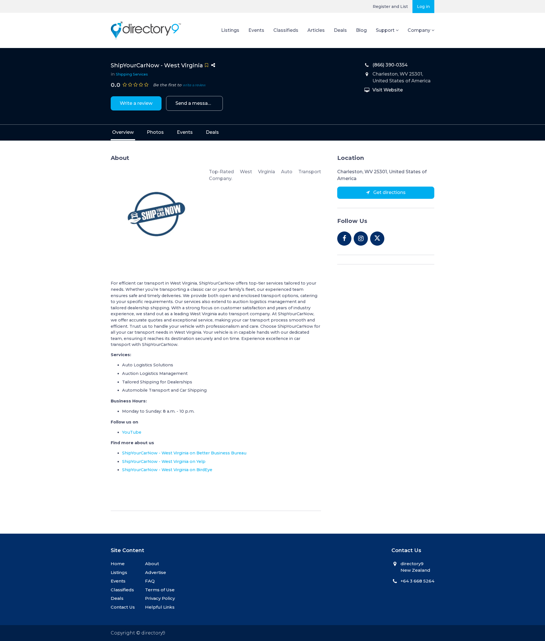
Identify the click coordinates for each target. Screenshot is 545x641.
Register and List (390, 7)
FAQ (150, 581)
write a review (194, 85)
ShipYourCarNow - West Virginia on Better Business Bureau (184, 453)
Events (256, 30)
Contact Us (123, 607)
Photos (155, 132)
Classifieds (285, 30)
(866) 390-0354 (390, 65)
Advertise (155, 572)
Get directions (389, 192)
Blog (361, 30)
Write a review (136, 103)
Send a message (194, 103)
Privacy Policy (160, 598)
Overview (123, 132)
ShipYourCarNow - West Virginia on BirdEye (167, 469)
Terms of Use (160, 589)
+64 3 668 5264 (417, 581)
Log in (423, 6)
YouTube (131, 432)
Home (118, 563)
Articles (316, 30)
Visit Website (387, 90)
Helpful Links (160, 607)
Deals (340, 30)
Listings (230, 30)
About (152, 563)
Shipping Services (132, 74)
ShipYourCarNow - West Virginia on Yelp (164, 461)
